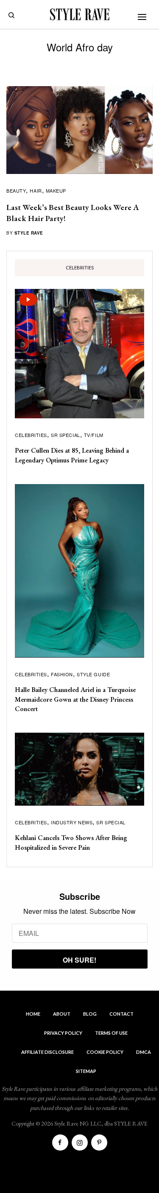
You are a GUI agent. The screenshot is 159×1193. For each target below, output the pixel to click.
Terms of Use (111, 1033)
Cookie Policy (104, 1052)
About (61, 1014)
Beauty (16, 190)
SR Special (65, 434)
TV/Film (93, 434)
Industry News (71, 822)
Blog (90, 1014)
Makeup (56, 190)
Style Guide (93, 674)
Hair (36, 190)
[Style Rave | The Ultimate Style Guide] (79, 14)
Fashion (62, 674)
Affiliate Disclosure (47, 1052)
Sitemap (86, 1071)
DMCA (143, 1052)
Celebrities (31, 434)
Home (33, 1014)
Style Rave (28, 233)
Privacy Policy (63, 1033)
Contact (121, 1014)
